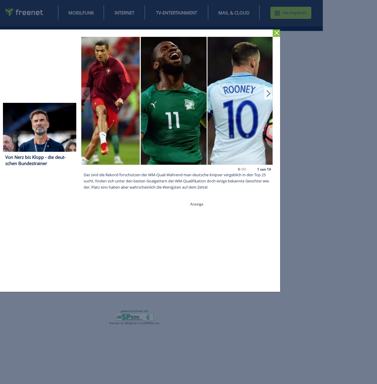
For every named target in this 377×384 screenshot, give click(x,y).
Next (268, 93)
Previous (85, 93)
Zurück (276, 33)
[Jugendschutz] (135, 317)
